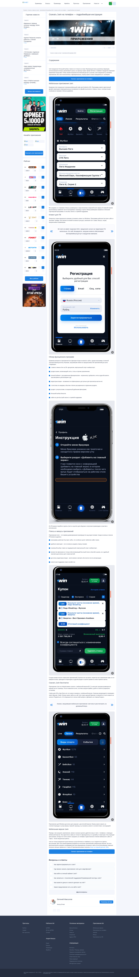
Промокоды (57, 3)
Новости (96, 3)
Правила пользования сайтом (77, 952)
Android (95, 932)
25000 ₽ (27, 221)
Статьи (71, 930)
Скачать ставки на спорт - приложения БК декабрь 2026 (40, 10)
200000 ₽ (28, 251)
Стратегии (72, 934)
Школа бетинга (73, 928)
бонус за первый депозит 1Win (99, 847)
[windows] (39, 170)
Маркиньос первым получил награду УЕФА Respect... (31, 25)
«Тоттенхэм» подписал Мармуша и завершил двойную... (31, 54)
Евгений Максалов (64, 899)
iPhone (95, 934)
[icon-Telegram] (58, 910)
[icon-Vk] (54, 910)
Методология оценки (75, 963)
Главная (25, 10)
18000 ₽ (27, 231)
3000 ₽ (27, 210)
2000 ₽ (27, 271)
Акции (47, 943)
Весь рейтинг (34, 278)
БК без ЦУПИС (50, 930)
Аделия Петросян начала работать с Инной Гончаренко (32, 39)
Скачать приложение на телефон (81, 79)
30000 (27, 200)
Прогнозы (76, 3)
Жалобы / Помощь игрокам (77, 950)
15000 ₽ (27, 241)
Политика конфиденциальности (78, 954)
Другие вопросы (81, 892)
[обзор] (39, 167)
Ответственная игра (75, 956)
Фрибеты (67, 3)
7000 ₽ (27, 180)
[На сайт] (43, 167)
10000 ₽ (27, 170)
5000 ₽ (27, 190)
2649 (109, 47)
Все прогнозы (26, 932)
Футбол (24, 928)
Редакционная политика (76, 961)
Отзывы (48, 932)
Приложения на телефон (99, 930)
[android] (41, 170)
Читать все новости (34, 91)
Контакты (72, 947)
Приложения (86, 3)
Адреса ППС (73, 937)
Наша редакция (74, 959)
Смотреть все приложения (34, 153)
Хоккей (24, 930)
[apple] (43, 170)
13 (35, 170)
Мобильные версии (98, 928)
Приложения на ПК (98, 937)
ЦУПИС (48, 928)
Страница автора (106, 902)
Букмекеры (38, 3)
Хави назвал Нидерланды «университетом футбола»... (32, 68)
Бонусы (47, 3)
